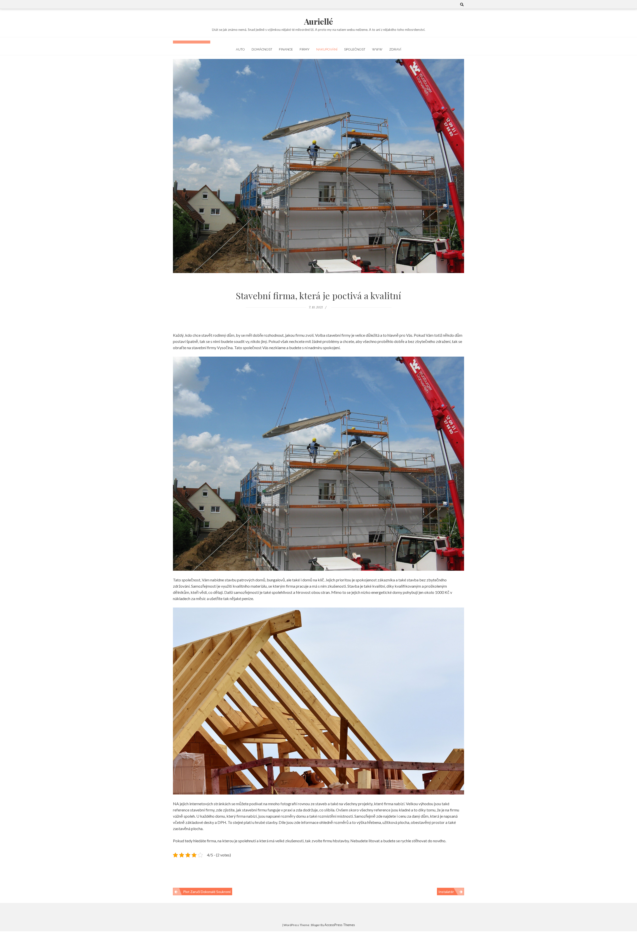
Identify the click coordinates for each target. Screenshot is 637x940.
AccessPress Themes (339, 925)
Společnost (354, 49)
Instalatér (446, 892)
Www (377, 49)
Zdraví (395, 49)
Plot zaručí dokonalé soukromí (207, 892)
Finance (286, 49)
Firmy (305, 49)
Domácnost (262, 49)
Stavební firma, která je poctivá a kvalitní (318, 295)
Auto (240, 49)
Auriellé (318, 21)
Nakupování (326, 49)
